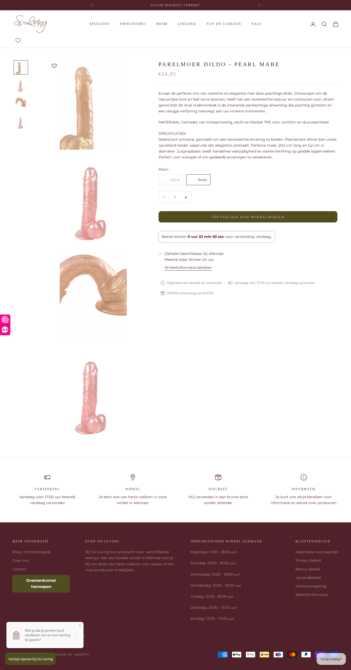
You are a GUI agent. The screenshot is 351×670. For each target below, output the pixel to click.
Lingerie (187, 24)
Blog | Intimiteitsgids (31, 552)
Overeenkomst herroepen (41, 583)
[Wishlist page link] (18, 40)
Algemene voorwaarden (317, 552)
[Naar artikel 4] (21, 123)
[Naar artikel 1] (21, 67)
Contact (19, 569)
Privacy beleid (308, 560)
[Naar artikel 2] (21, 86)
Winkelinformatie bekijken (188, 267)
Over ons (20, 560)
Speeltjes (99, 24)
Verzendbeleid (308, 577)
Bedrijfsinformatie (311, 594)
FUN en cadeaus (224, 24)
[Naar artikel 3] (21, 104)
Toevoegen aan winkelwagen (248, 217)
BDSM (162, 24)
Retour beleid (307, 569)
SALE (257, 24)
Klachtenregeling (311, 586)
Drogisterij (133, 24)
